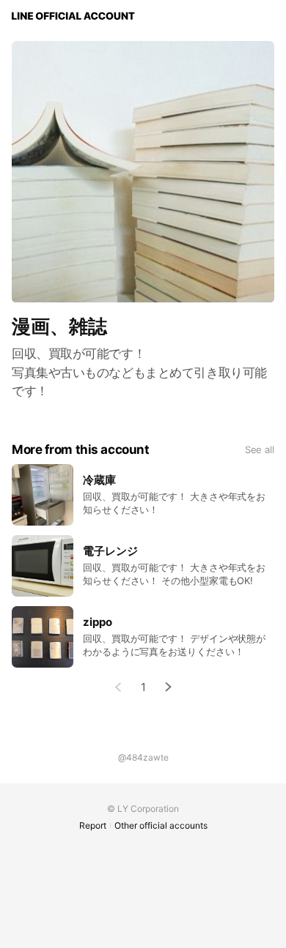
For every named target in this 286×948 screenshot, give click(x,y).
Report (92, 825)
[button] (169, 687)
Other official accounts (161, 825)
